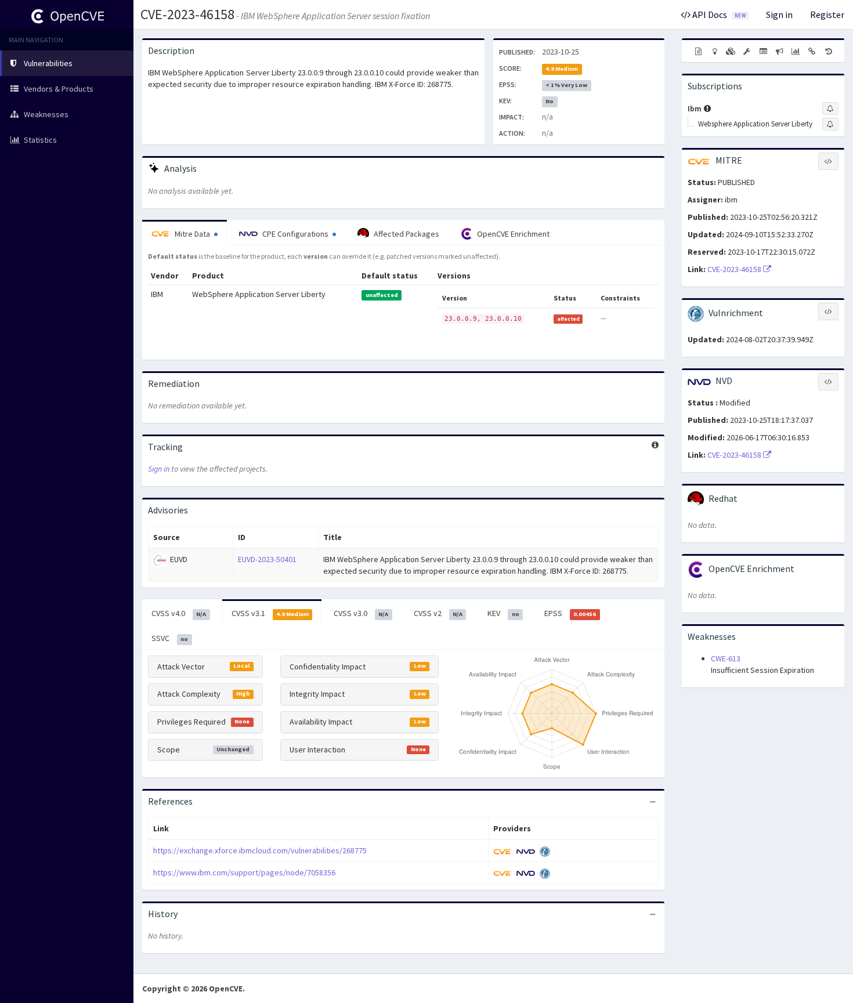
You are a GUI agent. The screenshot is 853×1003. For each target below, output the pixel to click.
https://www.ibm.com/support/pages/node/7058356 (244, 872)
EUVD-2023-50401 (267, 559)
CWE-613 (725, 658)
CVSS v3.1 (270, 613)
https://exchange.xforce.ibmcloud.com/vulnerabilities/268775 (260, 850)
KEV (503, 613)
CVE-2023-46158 (187, 14)
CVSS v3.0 (361, 613)
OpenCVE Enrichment (512, 234)
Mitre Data (192, 234)
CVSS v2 (438, 613)
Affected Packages (405, 234)
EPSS (570, 613)
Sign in (779, 14)
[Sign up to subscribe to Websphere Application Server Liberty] (830, 124)
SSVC (169, 638)
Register (827, 14)
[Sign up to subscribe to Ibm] (830, 108)
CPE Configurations (295, 234)
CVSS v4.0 (178, 613)
